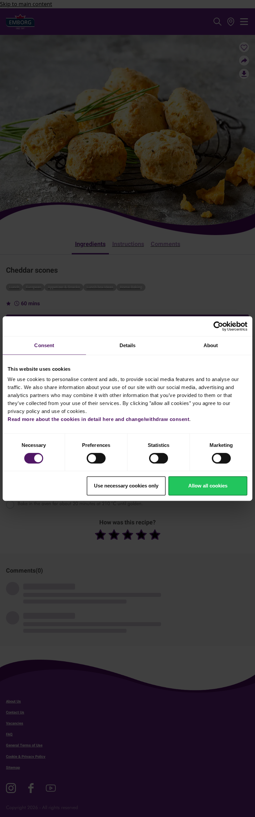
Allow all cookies (207, 485)
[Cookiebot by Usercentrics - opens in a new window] (218, 326)
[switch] (96, 458)
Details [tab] (128, 345)
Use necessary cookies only (126, 485)
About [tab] (211, 345)
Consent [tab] (44, 345)
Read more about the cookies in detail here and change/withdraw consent (98, 419)
